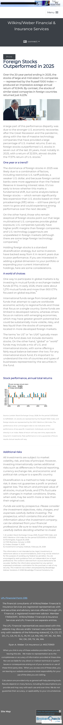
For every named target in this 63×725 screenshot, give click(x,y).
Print (9, 56)
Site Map (6, 711)
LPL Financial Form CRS (14, 598)
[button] (53, 12)
